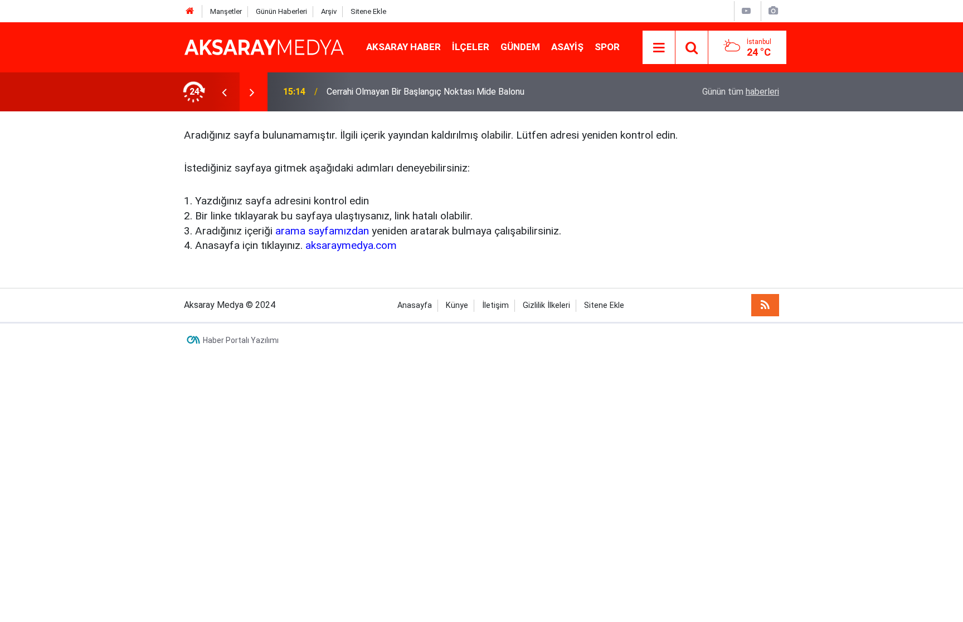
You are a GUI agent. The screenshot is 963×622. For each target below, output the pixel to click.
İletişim (495, 305)
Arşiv (329, 11)
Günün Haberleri (281, 11)
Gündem (520, 46)
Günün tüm (740, 91)
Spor (607, 46)
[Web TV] (746, 11)
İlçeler (470, 46)
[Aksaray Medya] (264, 46)
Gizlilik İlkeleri (546, 305)
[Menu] (659, 47)
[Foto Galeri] (773, 11)
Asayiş (567, 46)
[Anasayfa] (190, 11)
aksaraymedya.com (351, 245)
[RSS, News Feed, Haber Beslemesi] (765, 305)
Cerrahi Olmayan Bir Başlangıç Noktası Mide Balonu (425, 91)
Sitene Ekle (368, 11)
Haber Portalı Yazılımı (241, 340)
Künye (457, 305)
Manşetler (226, 11)
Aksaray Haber (403, 46)
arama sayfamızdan (322, 230)
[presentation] (224, 92)
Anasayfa (414, 305)
